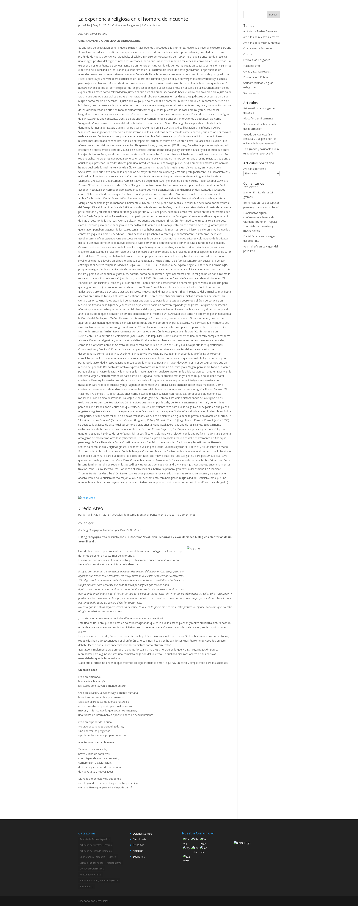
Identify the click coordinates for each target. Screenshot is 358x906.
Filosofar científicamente (258, 118)
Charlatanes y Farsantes (257, 48)
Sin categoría (251, 93)
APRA (86, 25)
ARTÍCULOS (235, 7)
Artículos (138, 851)
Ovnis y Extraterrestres (257, 71)
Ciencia (247, 54)
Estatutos (138, 845)
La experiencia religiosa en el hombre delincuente (133, 18)
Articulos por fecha (254, 169)
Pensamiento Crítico (162, 514)
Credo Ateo (90, 508)
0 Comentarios (151, 25)
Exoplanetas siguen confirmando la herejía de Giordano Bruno (258, 217)
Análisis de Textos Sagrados (260, 31)
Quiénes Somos (142, 833)
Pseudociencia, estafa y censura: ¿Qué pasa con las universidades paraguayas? (259, 139)
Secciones (139, 856)
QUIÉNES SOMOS (189, 7)
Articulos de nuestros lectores (261, 37)
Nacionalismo (251, 65)
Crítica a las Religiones (125, 25)
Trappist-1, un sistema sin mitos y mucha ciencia (260, 226)
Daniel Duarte (251, 236)
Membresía (139, 839)
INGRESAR (273, 7)
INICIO (170, 7)
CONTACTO (254, 7)
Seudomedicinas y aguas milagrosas (99, 880)
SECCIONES (212, 7)
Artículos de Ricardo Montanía (130, 514)
